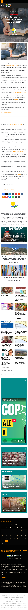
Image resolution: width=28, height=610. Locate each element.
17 (2, 538)
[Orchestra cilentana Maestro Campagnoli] (7, 306)
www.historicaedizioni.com (11, 65)
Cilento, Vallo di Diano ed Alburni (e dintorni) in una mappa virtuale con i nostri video (12, 486)
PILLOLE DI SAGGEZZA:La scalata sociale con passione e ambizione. (6, 345)
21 (17, 538)
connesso (8, 374)
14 (17, 535)
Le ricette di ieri (4, 295)
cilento (6, 231)
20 (14, 538)
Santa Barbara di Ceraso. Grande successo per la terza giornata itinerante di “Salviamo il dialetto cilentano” (21, 331)
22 (21, 538)
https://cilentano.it (14, 599)
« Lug (2, 546)
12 (10, 535)
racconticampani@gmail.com (19, 92)
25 (6, 541)
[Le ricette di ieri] (7, 290)
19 (10, 538)
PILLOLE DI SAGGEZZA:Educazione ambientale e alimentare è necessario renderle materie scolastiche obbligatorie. (20, 315)
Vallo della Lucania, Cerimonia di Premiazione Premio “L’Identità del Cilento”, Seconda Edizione (21, 298)
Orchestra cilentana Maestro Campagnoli (6, 311)
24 (2, 541)
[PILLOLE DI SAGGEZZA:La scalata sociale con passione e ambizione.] (7, 339)
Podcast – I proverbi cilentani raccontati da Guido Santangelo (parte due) (14, 509)
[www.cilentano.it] (9, 5)
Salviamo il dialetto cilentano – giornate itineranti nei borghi (19, 345)
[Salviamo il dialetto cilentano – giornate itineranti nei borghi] (21, 339)
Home (10, 11)
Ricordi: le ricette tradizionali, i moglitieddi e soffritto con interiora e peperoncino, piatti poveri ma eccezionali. (13, 463)
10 (2, 535)
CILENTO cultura (16, 11)
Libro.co (16, 99)
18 (6, 538)
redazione (13, 34)
